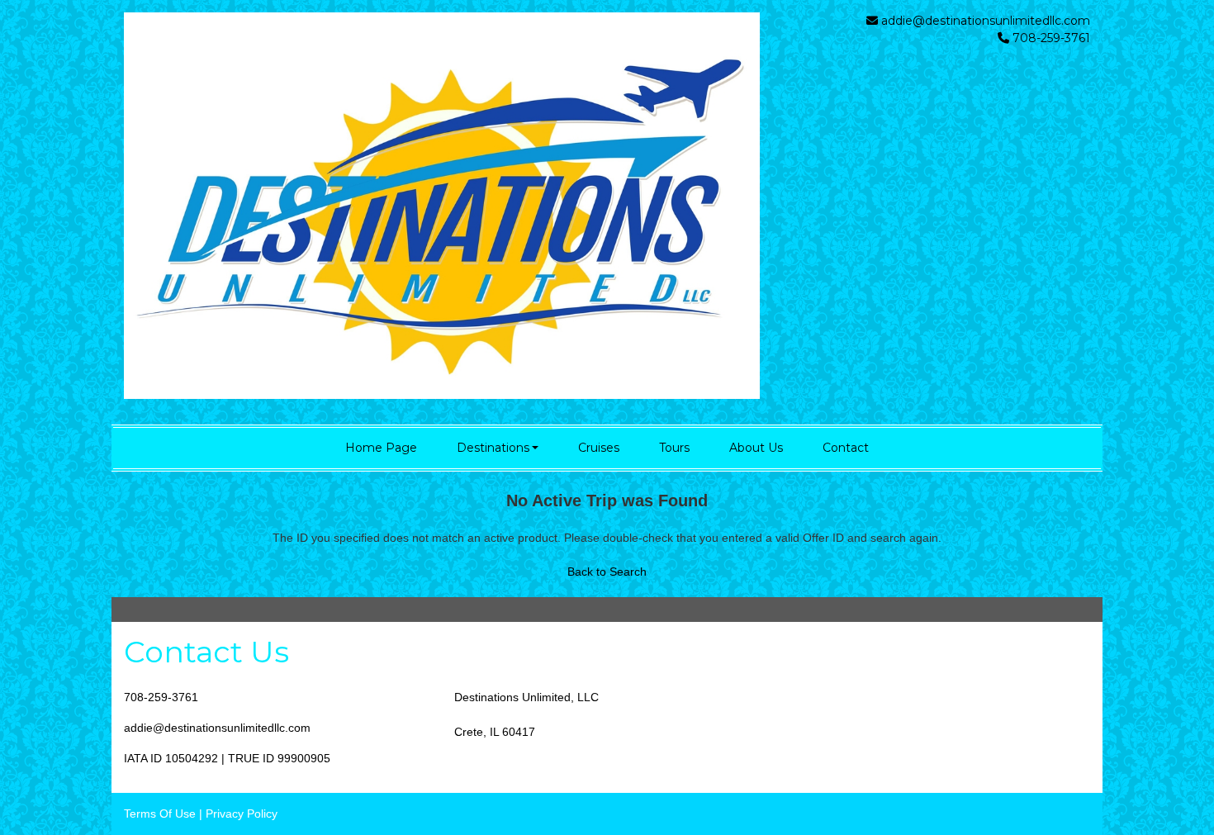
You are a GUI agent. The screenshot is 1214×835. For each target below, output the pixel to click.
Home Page (381, 447)
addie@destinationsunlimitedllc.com (985, 20)
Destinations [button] (493, 447)
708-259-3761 (161, 697)
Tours (674, 447)
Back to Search (607, 571)
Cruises (598, 447)
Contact (846, 447)
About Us (756, 447)
